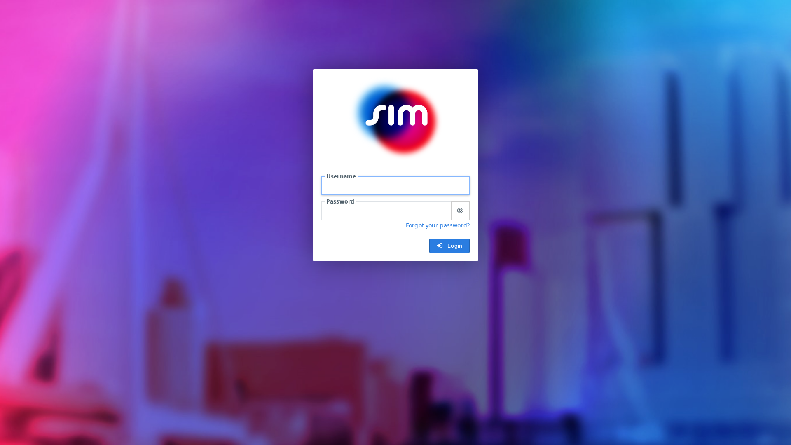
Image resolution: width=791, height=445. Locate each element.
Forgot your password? (438, 225)
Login (453, 245)
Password (340, 201)
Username (341, 176)
